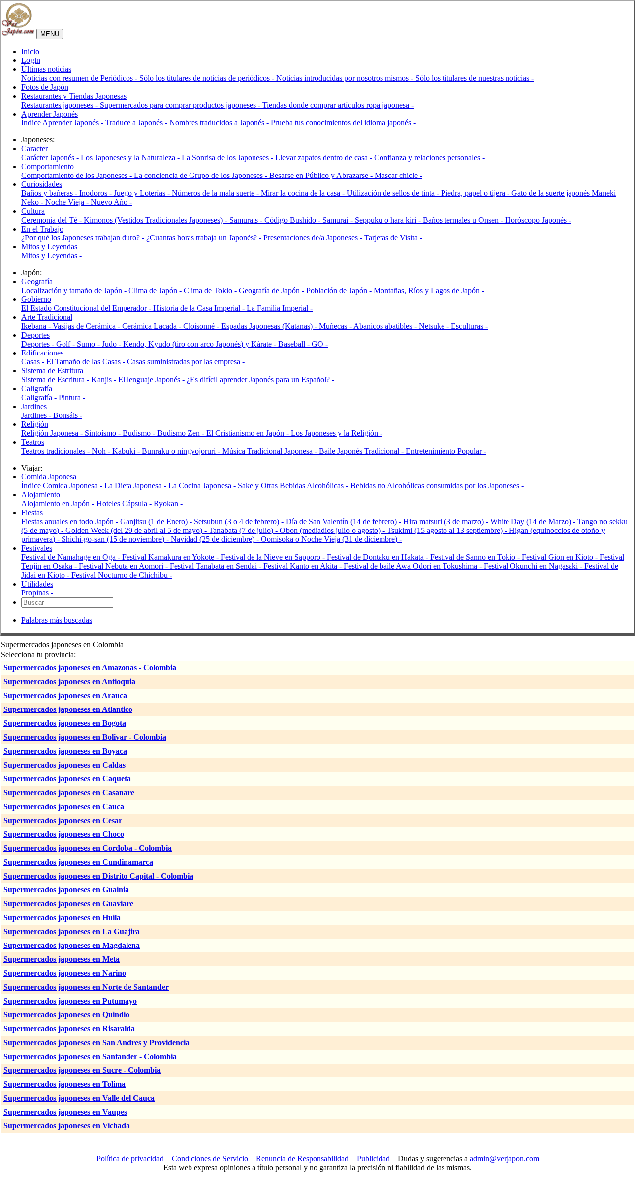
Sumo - (89, 344)
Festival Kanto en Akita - (303, 566)
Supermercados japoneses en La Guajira (71, 931)
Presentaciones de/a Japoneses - (313, 238)
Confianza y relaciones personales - (429, 157)
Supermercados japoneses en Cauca (63, 806)
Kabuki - (127, 451)
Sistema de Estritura (52, 370)
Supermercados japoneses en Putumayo (70, 1001)
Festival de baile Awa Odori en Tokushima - (414, 566)
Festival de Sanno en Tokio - (476, 557)
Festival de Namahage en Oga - (71, 557)
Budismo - (140, 433)
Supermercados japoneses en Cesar (62, 820)
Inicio (30, 51)
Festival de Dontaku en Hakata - (378, 557)
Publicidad (373, 1158)
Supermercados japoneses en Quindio (66, 1014)
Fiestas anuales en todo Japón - (70, 521)
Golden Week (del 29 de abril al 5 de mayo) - (137, 530)
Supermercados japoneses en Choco (63, 834)
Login (30, 60)
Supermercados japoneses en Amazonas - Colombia (89, 667)
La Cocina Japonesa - (203, 485)
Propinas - (37, 593)
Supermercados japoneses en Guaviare (68, 903)
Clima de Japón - (156, 290)
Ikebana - (37, 326)
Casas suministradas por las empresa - (186, 361)
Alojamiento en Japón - (58, 503)
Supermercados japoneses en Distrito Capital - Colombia (98, 876)
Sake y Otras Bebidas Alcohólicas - (294, 485)
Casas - (33, 361)
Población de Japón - (340, 290)
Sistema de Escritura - (56, 379)
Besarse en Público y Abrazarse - (322, 175)
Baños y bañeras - (50, 193)
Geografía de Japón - (272, 290)
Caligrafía (36, 388)
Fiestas (32, 512)
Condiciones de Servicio (210, 1158)
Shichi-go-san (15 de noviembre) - (116, 539)
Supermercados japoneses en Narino (64, 973)
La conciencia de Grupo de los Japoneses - (201, 175)
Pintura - (72, 397)
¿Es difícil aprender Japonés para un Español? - (260, 379)
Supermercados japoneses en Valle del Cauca (79, 1098)
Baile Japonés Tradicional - (362, 451)
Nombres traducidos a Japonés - (220, 122)
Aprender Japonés (49, 114)
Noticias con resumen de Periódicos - (80, 78)
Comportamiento (47, 166)
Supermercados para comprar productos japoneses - (181, 105)
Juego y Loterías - (143, 193)
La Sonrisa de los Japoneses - (228, 157)
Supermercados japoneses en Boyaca (65, 751)
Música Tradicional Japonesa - (270, 451)
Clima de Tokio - (211, 290)
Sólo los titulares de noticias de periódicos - (207, 78)
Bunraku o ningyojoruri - (182, 451)
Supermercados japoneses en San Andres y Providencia (96, 1042)
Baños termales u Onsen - (464, 220)
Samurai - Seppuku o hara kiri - (372, 220)
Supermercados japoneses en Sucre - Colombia (82, 1070)
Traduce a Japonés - (137, 122)
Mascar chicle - (398, 175)
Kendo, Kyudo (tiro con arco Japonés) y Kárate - (200, 344)
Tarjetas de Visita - (393, 238)
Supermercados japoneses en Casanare (68, 792)
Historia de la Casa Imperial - (200, 308)
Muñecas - (336, 326)
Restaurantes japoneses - (60, 105)
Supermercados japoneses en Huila (62, 917)
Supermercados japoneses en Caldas (64, 765)
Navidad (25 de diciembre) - (216, 539)
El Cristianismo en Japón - (248, 433)
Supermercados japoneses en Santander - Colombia (90, 1056)
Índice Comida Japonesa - (62, 485)
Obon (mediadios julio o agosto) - (333, 530)
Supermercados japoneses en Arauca (65, 695)
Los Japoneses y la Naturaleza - (131, 157)
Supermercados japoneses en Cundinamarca (78, 862)
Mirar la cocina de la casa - (304, 193)
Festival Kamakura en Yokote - (171, 557)
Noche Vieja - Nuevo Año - (88, 202)
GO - (320, 344)
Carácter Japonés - (51, 157)
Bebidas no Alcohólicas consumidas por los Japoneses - (437, 485)
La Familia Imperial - (280, 308)
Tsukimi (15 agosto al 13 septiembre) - (448, 530)
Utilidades (37, 584)
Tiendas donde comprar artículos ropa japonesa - (338, 105)
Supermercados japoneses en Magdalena (71, 945)
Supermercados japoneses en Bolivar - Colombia (84, 737)
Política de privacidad (130, 1158)
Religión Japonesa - (53, 433)
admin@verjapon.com (504, 1158)
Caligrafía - (40, 397)
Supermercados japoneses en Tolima (64, 1084)
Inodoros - (96, 193)
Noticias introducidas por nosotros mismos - (345, 78)
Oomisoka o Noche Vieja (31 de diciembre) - (331, 539)
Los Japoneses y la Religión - (336, 433)
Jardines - (37, 415)
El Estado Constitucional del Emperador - (87, 308)
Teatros (32, 442)
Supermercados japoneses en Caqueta (67, 778)
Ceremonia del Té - (52, 220)
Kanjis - (104, 379)
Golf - (66, 344)
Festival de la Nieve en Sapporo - (274, 557)
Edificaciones (42, 353)
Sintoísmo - (104, 433)
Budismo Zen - (181, 433)
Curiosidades (41, 184)
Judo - (112, 344)
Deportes (35, 335)
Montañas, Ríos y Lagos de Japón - (429, 290)
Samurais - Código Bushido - (275, 220)
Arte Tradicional (46, 317)
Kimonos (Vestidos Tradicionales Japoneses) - (156, 220)
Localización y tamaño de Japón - (74, 290)
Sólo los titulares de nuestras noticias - (474, 78)
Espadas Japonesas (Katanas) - (270, 326)
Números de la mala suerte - (216, 193)
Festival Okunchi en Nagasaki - (534, 566)
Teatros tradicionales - (56, 451)
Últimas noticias (46, 69)
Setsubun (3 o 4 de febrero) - (240, 521)
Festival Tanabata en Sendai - (216, 566)
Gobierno (36, 299)
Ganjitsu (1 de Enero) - (157, 521)
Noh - (102, 451)
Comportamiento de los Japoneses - (77, 175)
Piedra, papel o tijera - (476, 193)
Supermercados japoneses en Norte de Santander (86, 987)
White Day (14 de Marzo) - (533, 521)
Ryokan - (168, 503)
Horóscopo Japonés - (538, 220)
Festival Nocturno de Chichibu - (121, 575)
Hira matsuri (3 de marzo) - (446, 521)
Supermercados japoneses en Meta (61, 959)
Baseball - (295, 344)
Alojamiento (40, 494)
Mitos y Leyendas (49, 246)
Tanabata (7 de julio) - (244, 530)
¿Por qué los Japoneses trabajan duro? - (83, 238)
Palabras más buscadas (56, 620)
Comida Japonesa (48, 477)
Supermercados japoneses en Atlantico (67, 709)
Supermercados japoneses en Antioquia (69, 681)
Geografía (37, 281)
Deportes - (38, 344)
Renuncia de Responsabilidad (302, 1158)
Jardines (34, 406)
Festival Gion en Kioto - (561, 557)
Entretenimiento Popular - (446, 451)
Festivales (36, 548)
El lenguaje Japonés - (152, 379)
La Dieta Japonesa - (136, 485)
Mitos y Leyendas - (51, 255)
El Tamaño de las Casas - (86, 361)
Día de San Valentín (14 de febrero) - (344, 521)
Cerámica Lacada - (152, 326)
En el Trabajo (42, 229)
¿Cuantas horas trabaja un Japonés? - (204, 238)
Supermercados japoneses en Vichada (66, 1126)
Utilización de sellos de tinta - (394, 193)
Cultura (33, 211)
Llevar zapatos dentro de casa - (324, 157)
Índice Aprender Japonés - (63, 122)
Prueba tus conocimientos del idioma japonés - (343, 122)
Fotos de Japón (44, 87)
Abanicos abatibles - (386, 326)
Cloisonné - (202, 326)
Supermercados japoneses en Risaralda (69, 1028)
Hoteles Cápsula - (125, 503)
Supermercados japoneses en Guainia (66, 890)
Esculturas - (469, 326)
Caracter (34, 148)
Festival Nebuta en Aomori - (124, 566)
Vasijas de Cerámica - (87, 326)
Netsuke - (435, 326)
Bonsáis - (67, 415)
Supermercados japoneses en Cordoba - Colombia (87, 848)
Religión (34, 424)
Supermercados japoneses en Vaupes (65, 1112)
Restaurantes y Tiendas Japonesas (74, 96)
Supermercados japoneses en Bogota (64, 723)
